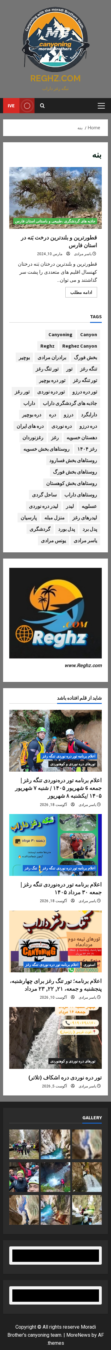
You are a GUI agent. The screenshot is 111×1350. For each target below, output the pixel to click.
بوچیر (24, 357)
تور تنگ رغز (47, 369)
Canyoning (60, 334)
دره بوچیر (31, 414)
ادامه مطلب (78, 293)
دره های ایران (30, 426)
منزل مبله (54, 517)
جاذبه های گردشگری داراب (70, 403)
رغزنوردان (33, 437)
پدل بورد (66, 529)
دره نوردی (61, 426)
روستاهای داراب (80, 494)
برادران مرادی (52, 357)
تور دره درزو (84, 391)
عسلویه (89, 506)
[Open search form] (42, 106)
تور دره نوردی (51, 391)
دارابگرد (89, 414)
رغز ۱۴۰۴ (87, 449)
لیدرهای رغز (84, 517)
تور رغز (22, 391)
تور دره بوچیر (52, 380)
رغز (55, 437)
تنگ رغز (31, 868)
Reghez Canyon (79, 346)
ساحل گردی (44, 494)
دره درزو (88, 426)
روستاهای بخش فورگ (75, 472)
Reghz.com (55, 78)
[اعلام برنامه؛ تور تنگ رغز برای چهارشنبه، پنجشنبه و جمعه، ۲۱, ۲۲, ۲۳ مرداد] (55, 941)
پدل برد (90, 529)
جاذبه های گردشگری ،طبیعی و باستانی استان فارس (55, 221)
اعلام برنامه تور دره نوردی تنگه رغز (68, 756)
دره (52, 414)
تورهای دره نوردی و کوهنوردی (72, 764)
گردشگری (40, 529)
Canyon (88, 334)
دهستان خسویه (82, 437)
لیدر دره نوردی (43, 506)
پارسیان (29, 517)
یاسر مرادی (83, 254)
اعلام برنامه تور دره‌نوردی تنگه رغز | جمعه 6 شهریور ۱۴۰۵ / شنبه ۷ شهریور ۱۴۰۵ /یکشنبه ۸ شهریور (58, 788)
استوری (89, 964)
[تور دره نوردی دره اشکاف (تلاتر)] (55, 1038)
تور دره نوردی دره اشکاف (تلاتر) (65, 1077)
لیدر (70, 506)
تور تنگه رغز (85, 380)
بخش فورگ (85, 357)
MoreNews (78, 1335)
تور (69, 369)
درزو (68, 414)
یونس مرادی (53, 540)
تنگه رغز (88, 369)
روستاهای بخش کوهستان (71, 483)
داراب (29, 403)
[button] (101, 105)
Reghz (47, 346)
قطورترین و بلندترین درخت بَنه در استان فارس (55, 198)
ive (11, 105)
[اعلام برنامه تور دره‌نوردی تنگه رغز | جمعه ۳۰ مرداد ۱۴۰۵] (55, 845)
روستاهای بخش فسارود (73, 460)
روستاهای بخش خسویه (46, 449)
